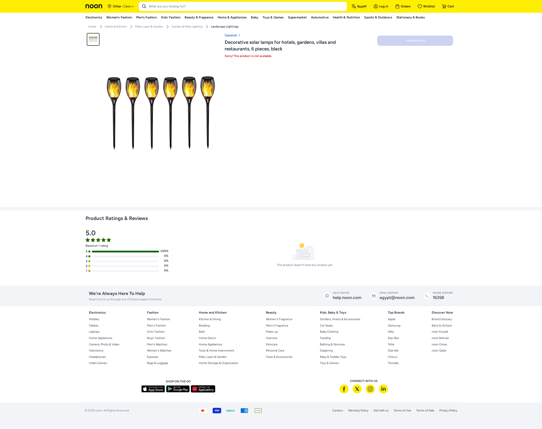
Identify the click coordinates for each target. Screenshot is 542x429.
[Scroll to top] (530, 416)
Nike (391, 332)
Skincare (272, 344)
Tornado (393, 363)
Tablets (93, 325)
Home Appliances (100, 338)
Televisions (96, 350)
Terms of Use (402, 410)
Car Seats (326, 325)
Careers (337, 410)
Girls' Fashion (156, 332)
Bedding (204, 325)
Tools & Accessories (279, 357)
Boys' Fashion (156, 338)
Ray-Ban (393, 338)
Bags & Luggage (157, 363)
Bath (202, 332)
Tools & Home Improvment (216, 350)
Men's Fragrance (277, 325)
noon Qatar (439, 350)
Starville (393, 350)
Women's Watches (159, 350)
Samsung (394, 325)
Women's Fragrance (279, 319)
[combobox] (247, 6)
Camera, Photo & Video (104, 344)
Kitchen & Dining (210, 319)
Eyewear (152, 357)
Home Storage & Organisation (218, 363)
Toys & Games (329, 363)
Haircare (271, 338)
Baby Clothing (329, 332)
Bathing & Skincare (332, 344)
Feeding (325, 338)
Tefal (391, 344)
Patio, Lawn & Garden (213, 357)
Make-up (272, 332)
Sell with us (381, 410)
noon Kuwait (440, 332)
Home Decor (207, 338)
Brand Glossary (442, 319)
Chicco (392, 357)
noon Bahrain (440, 338)
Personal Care (275, 350)
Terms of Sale (425, 410)
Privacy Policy (448, 410)
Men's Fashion (156, 325)
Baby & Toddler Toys (333, 357)
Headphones (97, 357)
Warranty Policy (358, 410)
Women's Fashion (158, 319)
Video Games (98, 363)
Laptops (94, 332)
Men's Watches (157, 344)
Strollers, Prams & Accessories (340, 319)
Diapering (326, 350)
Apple (391, 319)
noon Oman (439, 344)
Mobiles (94, 319)
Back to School (442, 325)
